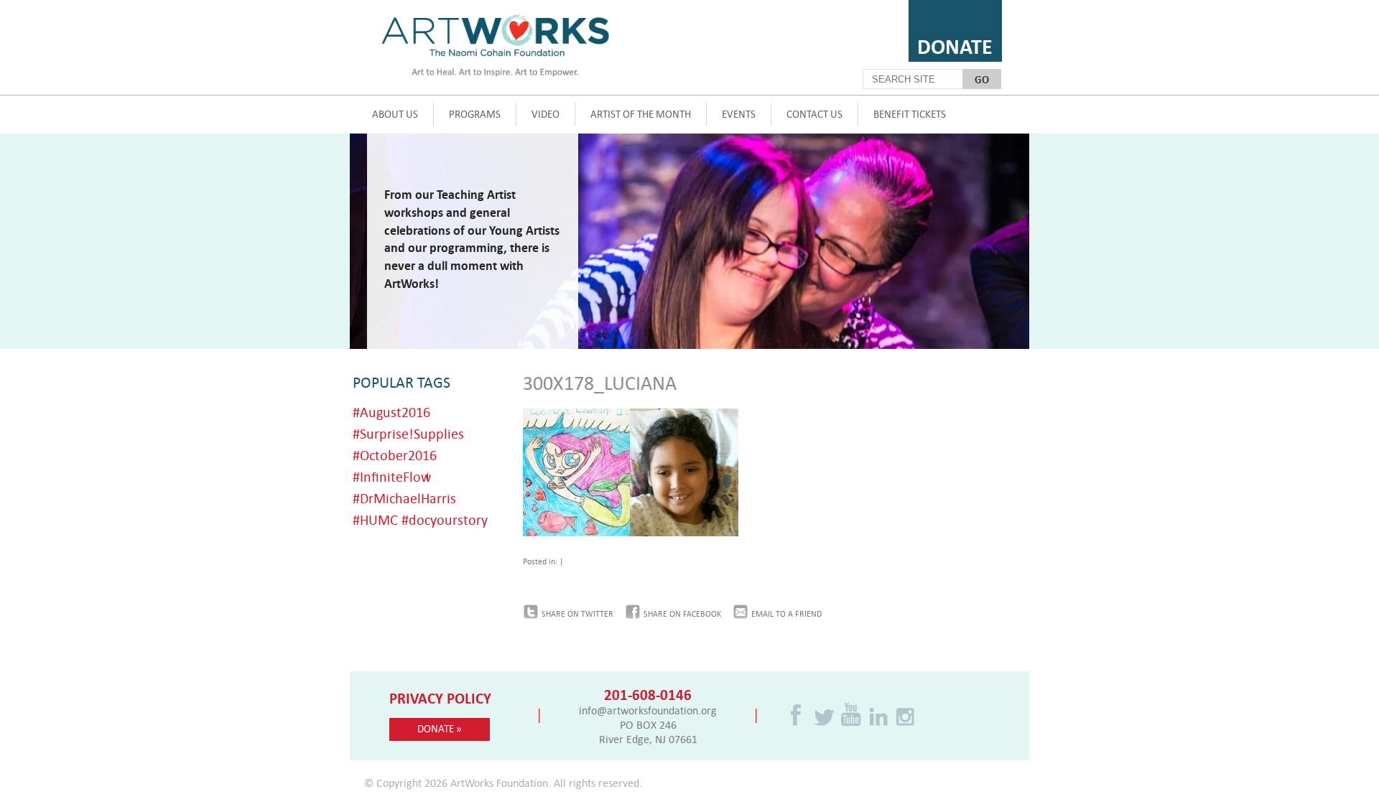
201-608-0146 (648, 694)
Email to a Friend (786, 614)
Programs (475, 114)
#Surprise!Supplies (408, 433)
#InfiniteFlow (392, 476)
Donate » (439, 728)
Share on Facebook (682, 614)
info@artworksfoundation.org (648, 710)
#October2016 (395, 455)
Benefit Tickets (909, 114)
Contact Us (814, 114)
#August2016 (391, 411)
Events (739, 114)
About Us (395, 114)
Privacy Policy (440, 697)
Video (545, 114)
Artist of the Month (640, 114)
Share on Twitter (577, 614)
